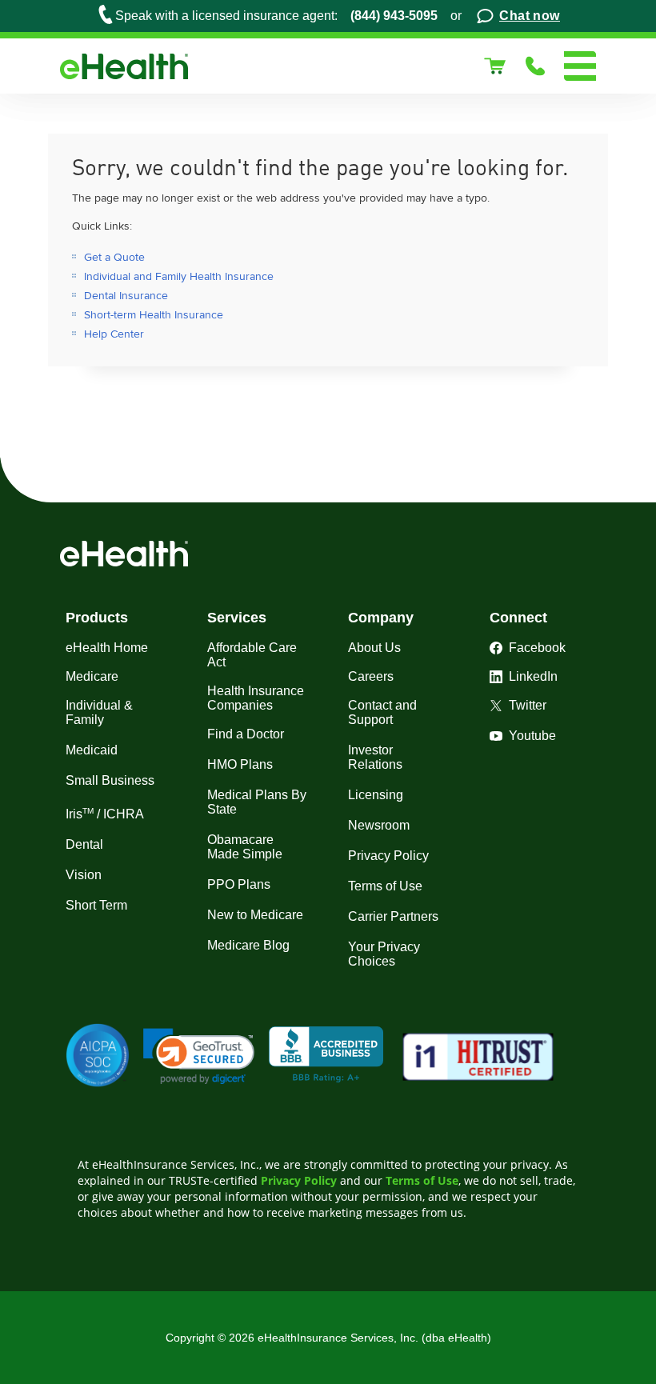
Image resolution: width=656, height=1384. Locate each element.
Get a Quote (114, 257)
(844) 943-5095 (394, 15)
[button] (199, 1056)
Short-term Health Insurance (153, 315)
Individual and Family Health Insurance (179, 276)
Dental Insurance (126, 295)
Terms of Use (422, 1180)
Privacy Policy (299, 1180)
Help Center (114, 334)
